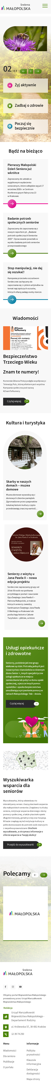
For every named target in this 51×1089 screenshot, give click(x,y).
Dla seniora (9, 1056)
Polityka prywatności (33, 1053)
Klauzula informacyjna (34, 1062)
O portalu (8, 1067)
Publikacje (8, 1062)
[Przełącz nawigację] (45, 6)
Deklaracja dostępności (33, 1072)
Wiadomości (9, 1051)
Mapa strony (33, 1079)
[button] (23, 71)
